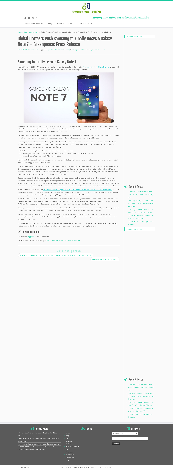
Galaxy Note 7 (49, 50)
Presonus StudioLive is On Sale (105, 259)
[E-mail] (30, 18)
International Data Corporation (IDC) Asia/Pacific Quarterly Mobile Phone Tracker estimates (77, 189)
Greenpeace (59, 50)
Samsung (67, 50)
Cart (67, 438)
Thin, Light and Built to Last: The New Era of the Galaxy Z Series (39, 444)
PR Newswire (86, 23)
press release (34, 32)
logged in (30, 236)
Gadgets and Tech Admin (97, 50)
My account (69, 452)
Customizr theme (107, 467)
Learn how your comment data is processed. (63, 240)
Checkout (69, 441)
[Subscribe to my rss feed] (26, 18)
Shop (67, 460)
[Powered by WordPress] (88, 467)
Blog (50, 23)
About (59, 23)
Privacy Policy (70, 457)
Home (20, 32)
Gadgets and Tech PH (33, 23)
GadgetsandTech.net (134, 36)
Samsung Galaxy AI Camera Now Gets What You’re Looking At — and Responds (141, 203)
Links (67, 449)
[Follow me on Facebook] (33, 18)
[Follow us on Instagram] (37, 18)
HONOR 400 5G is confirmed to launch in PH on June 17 (36, 447)
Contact (71, 23)
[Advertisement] (139, 76)
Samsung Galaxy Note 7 (79, 50)
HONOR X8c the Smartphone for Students (32, 450)
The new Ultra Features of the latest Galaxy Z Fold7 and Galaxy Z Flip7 (141, 194)
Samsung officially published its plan (96, 67)
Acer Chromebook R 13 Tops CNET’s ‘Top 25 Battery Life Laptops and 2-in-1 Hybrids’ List (55, 255)
